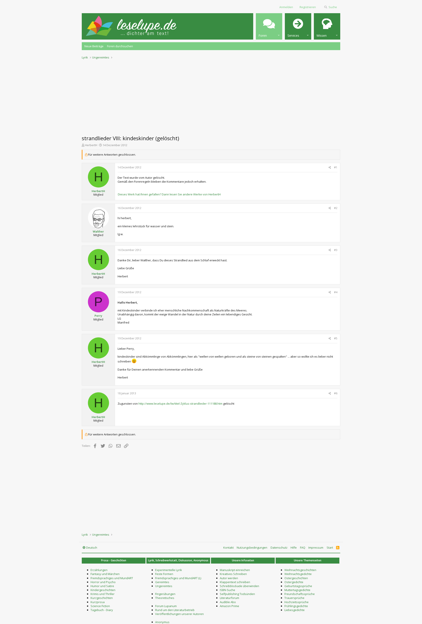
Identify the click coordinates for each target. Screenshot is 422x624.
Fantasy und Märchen (105, 574)
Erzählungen (99, 570)
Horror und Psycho (103, 582)
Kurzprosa (98, 602)
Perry (98, 316)
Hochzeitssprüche (296, 602)
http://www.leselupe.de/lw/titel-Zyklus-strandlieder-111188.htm (180, 404)
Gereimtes (162, 582)
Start (330, 547)
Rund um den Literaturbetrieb (175, 610)
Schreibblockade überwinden (239, 586)
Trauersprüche (294, 598)
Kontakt (228, 547)
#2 (335, 208)
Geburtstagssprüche (298, 586)
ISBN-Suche (227, 590)
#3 (335, 250)
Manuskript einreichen (235, 570)
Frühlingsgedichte (296, 606)
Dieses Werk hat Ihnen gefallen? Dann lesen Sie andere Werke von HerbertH (169, 194)
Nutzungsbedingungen (252, 547)
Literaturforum (229, 598)
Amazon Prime (229, 606)
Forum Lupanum (166, 606)
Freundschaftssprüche (299, 594)
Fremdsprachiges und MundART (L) (178, 578)
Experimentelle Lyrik (168, 570)
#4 (335, 292)
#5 (335, 338)
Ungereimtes (163, 586)
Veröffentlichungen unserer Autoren (179, 614)
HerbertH (91, 145)
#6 (335, 393)
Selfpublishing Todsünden (237, 594)
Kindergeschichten (103, 590)
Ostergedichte (293, 582)
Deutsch (91, 547)
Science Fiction (100, 606)
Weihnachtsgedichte (298, 574)
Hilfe (294, 547)
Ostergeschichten (296, 578)
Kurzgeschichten (102, 598)
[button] (269, 26)
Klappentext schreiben (235, 582)
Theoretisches (164, 598)
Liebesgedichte (294, 610)
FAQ (302, 547)
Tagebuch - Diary (102, 610)
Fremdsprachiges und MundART (112, 578)
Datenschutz (279, 547)
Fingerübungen (165, 594)
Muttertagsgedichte (297, 590)
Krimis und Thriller (103, 594)
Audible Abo (228, 602)
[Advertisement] (211, 96)
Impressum (315, 547)
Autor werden (229, 578)
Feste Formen (164, 574)
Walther (98, 231)
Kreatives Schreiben (233, 574)
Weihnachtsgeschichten (300, 570)
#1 (335, 167)
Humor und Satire (102, 586)
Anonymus (162, 622)
